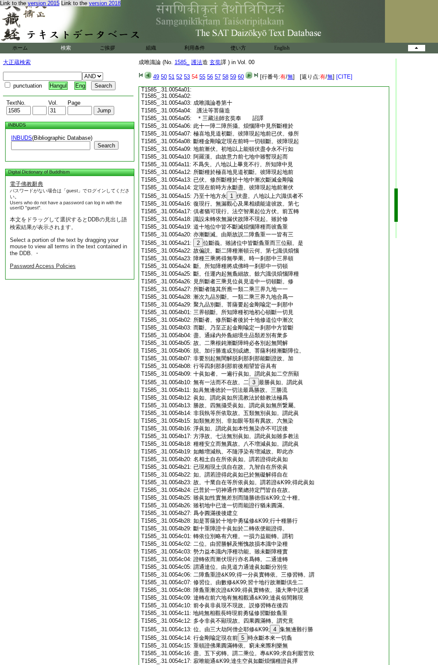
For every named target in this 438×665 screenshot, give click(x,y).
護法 (196, 62)
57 (218, 77)
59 (233, 77)
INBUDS (21, 138)
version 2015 (43, 3)
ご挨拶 (107, 48)
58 (225, 77)
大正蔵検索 (17, 62)
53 (187, 77)
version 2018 (105, 3)
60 (241, 77)
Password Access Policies (43, 266)
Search (106, 145)
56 (210, 77)
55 (202, 77)
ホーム (20, 48)
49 (156, 77)
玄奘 (215, 62)
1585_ (182, 62)
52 (179, 77)
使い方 (238, 48)
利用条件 (194, 48)
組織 (151, 48)
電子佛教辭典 (26, 184)
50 (164, 77)
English (282, 48)
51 (172, 77)
